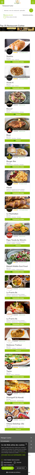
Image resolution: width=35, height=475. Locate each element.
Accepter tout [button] (7, 468)
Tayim (9, 371)
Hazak (9, 187)
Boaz (8, 135)
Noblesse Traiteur (14, 345)
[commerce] (17, 45)
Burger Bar (11, 161)
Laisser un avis (24, 52)
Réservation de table (11, 17)
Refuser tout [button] (21, 468)
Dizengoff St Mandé (15, 397)
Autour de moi (9, 15)
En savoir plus (22, 452)
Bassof (9, 109)
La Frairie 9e (11, 319)
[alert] (14, 458)
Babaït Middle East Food (17, 266)
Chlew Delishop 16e (15, 424)
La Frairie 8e (11, 292)
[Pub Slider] (17, 31)
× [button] (26, 444)
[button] (14, 455)
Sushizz (9, 56)
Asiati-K (10, 82)
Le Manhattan (12, 214)
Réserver (18, 114)
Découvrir (18, 245)
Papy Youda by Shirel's (16, 240)
